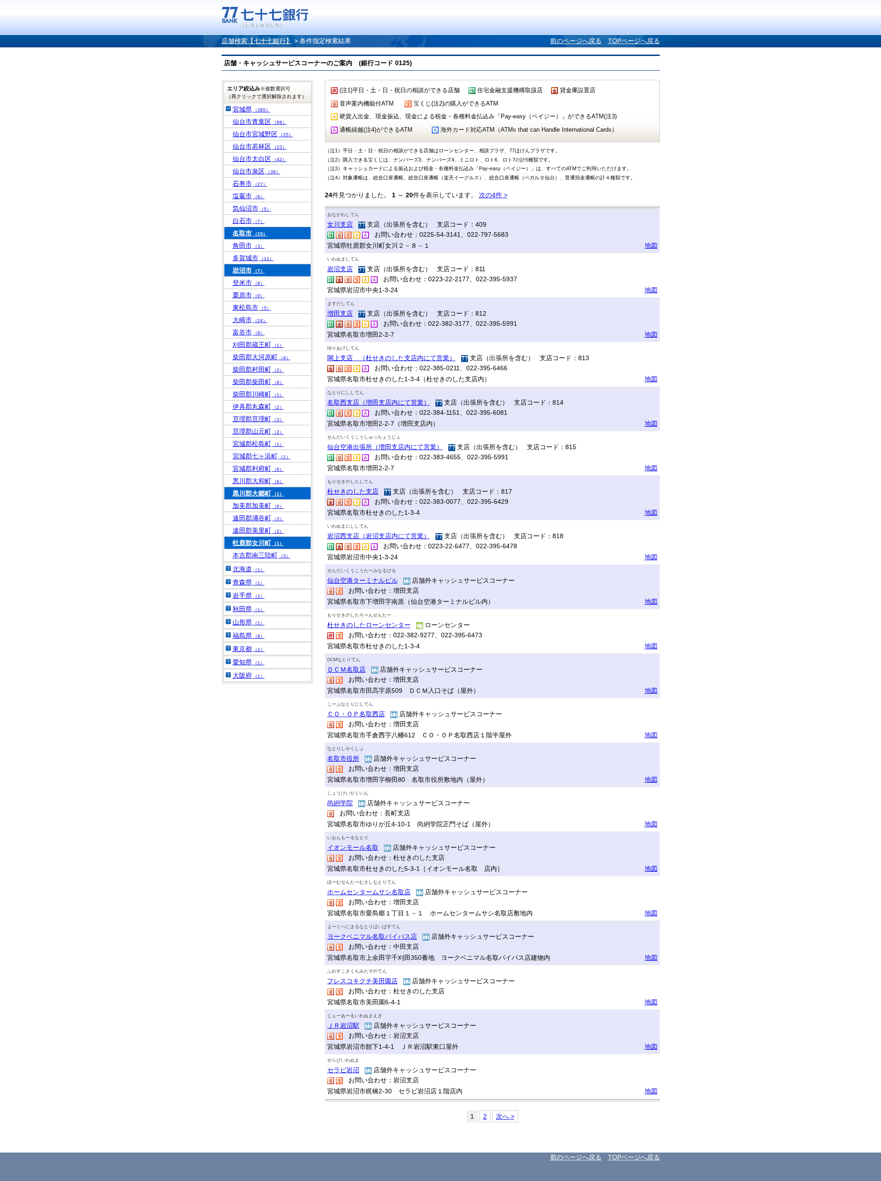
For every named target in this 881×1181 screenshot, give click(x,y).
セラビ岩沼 (343, 1070)
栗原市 (249, 295)
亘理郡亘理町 (258, 419)
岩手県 (249, 595)
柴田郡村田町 (258, 369)
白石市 (249, 220)
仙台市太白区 (260, 158)
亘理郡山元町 (258, 431)
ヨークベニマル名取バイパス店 (372, 936)
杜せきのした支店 (353, 491)
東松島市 (252, 307)
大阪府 (249, 675)
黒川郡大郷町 (258, 493)
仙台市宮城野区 (263, 134)
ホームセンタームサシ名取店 (369, 892)
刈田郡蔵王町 (258, 344)
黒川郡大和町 (258, 481)
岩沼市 (249, 270)
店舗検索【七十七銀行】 (257, 41)
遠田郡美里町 (258, 530)
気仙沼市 (252, 208)
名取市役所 (343, 758)
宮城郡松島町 (258, 443)
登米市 (249, 282)
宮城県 (251, 109)
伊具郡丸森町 (258, 406)
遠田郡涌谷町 (258, 518)
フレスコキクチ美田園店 (362, 981)
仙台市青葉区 (260, 121)
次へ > (505, 1116)
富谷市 (249, 332)
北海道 (249, 569)
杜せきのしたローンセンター (369, 625)
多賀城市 (253, 258)
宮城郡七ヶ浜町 (261, 456)
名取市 (250, 233)
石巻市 (250, 183)
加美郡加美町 (258, 505)
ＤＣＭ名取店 (346, 669)
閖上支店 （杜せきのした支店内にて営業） (391, 358)
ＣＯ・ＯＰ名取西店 (356, 714)
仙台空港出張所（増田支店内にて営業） (385, 447)
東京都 (249, 648)
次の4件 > (493, 195)
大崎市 (250, 319)
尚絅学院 (340, 803)
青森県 (249, 582)
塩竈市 (249, 196)
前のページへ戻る (576, 41)
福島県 (249, 635)
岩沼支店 (340, 269)
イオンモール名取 (353, 847)
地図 (651, 245)
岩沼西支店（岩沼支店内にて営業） (378, 536)
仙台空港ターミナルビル (362, 580)
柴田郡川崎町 (258, 394)
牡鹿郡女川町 (258, 542)
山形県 (249, 622)
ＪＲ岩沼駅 (343, 1025)
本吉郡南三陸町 (261, 555)
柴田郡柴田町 (258, 381)
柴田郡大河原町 (261, 357)
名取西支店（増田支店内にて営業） (378, 402)
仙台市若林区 (260, 146)
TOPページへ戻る (634, 41)
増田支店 (340, 313)
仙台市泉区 (256, 171)
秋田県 (249, 609)
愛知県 (249, 662)
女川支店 (340, 224)
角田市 (249, 245)
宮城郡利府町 (258, 468)
